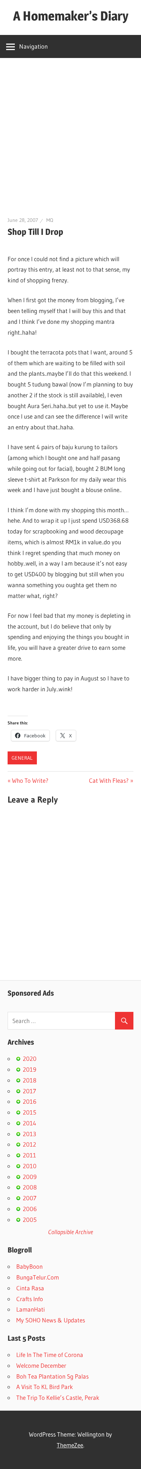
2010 (30, 1166)
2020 (30, 1058)
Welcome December (41, 1365)
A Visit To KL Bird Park (44, 1386)
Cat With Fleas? (109, 780)
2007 (30, 1198)
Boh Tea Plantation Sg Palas (52, 1376)
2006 (30, 1209)
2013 (29, 1134)
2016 (30, 1101)
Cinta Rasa (30, 1288)
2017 (29, 1091)
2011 (29, 1155)
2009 (30, 1176)
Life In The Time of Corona (49, 1354)
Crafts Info (29, 1299)
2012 (29, 1144)
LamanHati (30, 1309)
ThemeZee (70, 1445)
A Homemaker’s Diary (70, 16)
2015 (29, 1112)
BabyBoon (29, 1266)
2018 (30, 1080)
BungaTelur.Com (37, 1277)
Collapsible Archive (70, 1232)
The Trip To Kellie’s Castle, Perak (57, 1397)
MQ (49, 220)
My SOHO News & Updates (50, 1320)
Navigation (33, 46)
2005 (30, 1219)
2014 (29, 1123)
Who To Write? (30, 780)
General (22, 758)
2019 (29, 1069)
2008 (30, 1187)
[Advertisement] (70, 132)
